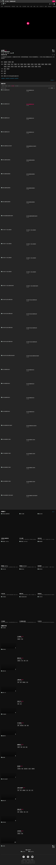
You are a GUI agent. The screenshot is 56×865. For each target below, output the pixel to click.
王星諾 (36, 66)
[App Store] (24, 852)
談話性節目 (21, 725)
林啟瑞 (43, 64)
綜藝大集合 (19, 658)
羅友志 (25, 64)
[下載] (50, 4)
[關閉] (1, 1)
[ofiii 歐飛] (5, 4)
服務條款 (32, 859)
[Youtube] (32, 857)
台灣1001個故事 (20, 787)
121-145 (16, 85)
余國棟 (39, 64)
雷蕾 (19, 66)
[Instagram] (28, 857)
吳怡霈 (8, 68)
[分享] (54, 54)
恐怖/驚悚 (19, 768)
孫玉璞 (16, 66)
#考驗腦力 (3, 78)
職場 (26, 747)
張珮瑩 (5, 64)
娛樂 (27, 725)
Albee (12, 64)
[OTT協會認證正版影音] (53, 51)
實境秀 (19, 747)
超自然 (30, 768)
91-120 (13, 85)
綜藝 (22, 639)
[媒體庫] (54, 4)
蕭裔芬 (25, 66)
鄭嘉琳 (29, 66)
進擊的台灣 (19, 809)
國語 (8, 53)
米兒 (18, 64)
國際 (18, 725)
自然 (20, 790)
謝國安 (29, 64)
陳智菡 (50, 64)
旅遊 (21, 747)
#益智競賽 (12, 78)
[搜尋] (52, 4)
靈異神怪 (33, 768)
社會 (27, 682)
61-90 (9, 85)
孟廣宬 (22, 66)
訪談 (18, 682)
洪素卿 (22, 64)
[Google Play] (32, 852)
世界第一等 (19, 701)
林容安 (5, 66)
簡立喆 (12, 66)
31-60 (6, 85)
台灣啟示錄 (19, 679)
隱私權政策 (28, 859)
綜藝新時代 (19, 744)
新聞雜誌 (24, 682)
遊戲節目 (19, 639)
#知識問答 (16, 78)
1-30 (3, 85)
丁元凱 (32, 66)
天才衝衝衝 (19, 636)
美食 (29, 790)
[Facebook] (24, 857)
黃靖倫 (9, 64)
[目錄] (1, 4)
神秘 (22, 768)
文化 (27, 790)
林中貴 (39, 66)
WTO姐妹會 (19, 722)
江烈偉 (36, 64)
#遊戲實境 (8, 78)
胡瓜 (5, 68)
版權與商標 (24, 859)
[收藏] (52, 54)
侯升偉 (9, 66)
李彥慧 (15, 64)
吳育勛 (32, 64)
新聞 (20, 682)
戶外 (22, 660)
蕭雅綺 (46, 64)
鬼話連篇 (18, 766)
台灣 (6, 53)
